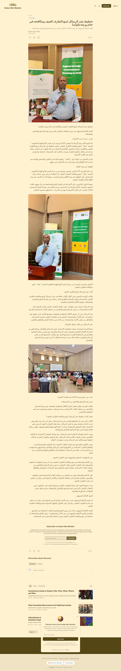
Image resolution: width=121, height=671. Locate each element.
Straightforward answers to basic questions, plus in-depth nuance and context (52, 596)
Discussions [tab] (42, 586)
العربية (30, 15)
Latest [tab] (35, 586)
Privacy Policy (73, 645)
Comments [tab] (32, 564)
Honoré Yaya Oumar (41, 609)
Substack (51, 667)
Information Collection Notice (60, 645)
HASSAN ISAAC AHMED (34, 31)
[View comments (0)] (34, 37)
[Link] (87, 519)
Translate (32, 18)
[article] (60, 595)
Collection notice (74, 658)
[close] (77, 616)
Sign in (115, 6)
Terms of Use (69, 643)
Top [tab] (30, 586)
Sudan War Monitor (38, 597)
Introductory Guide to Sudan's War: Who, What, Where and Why (51, 592)
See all (32, 632)
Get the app (69, 663)
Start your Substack (56, 663)
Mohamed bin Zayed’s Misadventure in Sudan (42, 608)
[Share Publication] (99, 6)
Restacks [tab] (40, 564)
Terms (66, 658)
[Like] (30, 37)
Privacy (61, 658)
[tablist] (36, 564)
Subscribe (106, 6)
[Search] (95, 6)
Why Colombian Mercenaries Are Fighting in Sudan (49, 605)
